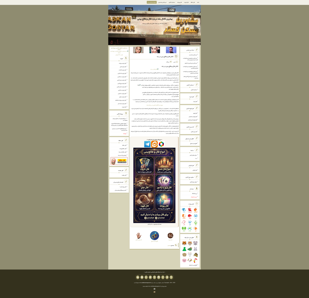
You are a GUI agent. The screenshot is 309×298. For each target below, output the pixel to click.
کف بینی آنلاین (194, 131)
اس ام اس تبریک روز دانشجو (191, 63)
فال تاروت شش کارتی (121, 87)
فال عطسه (124, 175)
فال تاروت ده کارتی (122, 93)
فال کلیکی (195, 170)
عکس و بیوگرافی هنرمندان (120, 190)
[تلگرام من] (167, 277)
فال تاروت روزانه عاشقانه (120, 100)
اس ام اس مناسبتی (162, 2)
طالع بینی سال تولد (193, 265)
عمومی (169, 245)
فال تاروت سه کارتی (122, 77)
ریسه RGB (194, 193)
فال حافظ (193, 2)
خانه (198, 2)
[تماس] (154, 277)
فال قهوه (195, 113)
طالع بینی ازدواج (193, 143)
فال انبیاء (195, 101)
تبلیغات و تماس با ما (152, 2)
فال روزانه (179, 2)
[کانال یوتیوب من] (142, 277)
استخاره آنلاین (172, 2)
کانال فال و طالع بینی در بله (165, 56)
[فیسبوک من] (162, 277)
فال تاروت (186, 2)
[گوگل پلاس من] (146, 277)
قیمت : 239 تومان (119, 51)
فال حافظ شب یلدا (122, 152)
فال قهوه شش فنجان (192, 120)
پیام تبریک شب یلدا (122, 155)
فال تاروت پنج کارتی (122, 83)
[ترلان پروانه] (155, 50)
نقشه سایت (145, 286)
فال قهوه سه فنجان (193, 116)
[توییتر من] (150, 277)
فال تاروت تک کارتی (122, 73)
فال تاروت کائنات (122, 70)
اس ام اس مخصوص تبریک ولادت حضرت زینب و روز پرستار (190, 59)
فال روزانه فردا (123, 187)
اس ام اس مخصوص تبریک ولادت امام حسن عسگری (190, 72)
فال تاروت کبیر (123, 66)
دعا (196, 158)
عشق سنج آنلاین (193, 182)
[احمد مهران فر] (171, 50)
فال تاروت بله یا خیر (122, 103)
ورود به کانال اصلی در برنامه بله (155, 105)
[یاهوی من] (171, 277)
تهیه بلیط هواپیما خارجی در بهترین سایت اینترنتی (119, 129)
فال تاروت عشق (122, 97)
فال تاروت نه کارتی (122, 90)
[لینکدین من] (137, 277)
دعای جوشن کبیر (193, 155)
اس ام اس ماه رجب (193, 55)
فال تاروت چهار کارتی (121, 80)
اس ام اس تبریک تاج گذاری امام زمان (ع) (191, 77)
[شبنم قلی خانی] (138, 50)
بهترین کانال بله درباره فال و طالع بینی (154, 18)
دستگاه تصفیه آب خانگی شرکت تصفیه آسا (120, 119)
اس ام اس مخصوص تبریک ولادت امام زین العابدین (190, 67)
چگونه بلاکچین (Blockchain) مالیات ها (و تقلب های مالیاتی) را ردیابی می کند (119, 124)
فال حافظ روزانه (123, 148)
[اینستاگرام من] (158, 277)
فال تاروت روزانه (122, 63)
